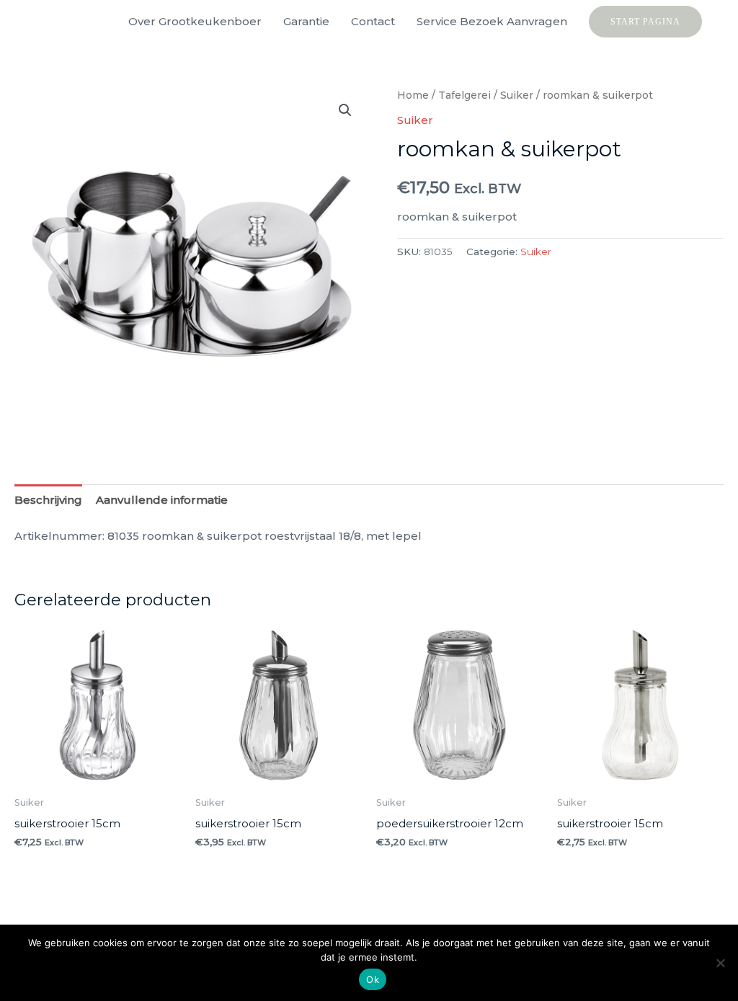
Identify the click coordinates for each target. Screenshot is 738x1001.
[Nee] (720, 963)
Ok (372, 979)
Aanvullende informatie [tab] (162, 500)
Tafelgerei (464, 95)
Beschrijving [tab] (48, 500)
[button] (645, 21)
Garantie (306, 21)
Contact (373, 21)
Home (413, 95)
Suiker (516, 95)
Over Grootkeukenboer (195, 21)
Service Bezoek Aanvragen (492, 21)
